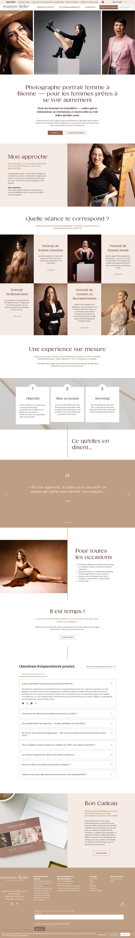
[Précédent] (6, 493)
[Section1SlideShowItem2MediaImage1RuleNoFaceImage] (68, 522)
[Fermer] (132, 934)
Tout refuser (113, 934)
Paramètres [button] (102, 934)
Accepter (125, 934)
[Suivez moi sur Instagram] (11, 903)
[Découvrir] (103, 2)
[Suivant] (129, 493)
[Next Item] (131, 43)
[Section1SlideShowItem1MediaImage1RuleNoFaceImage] (66, 522)
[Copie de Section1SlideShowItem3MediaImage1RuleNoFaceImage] (64, 522)
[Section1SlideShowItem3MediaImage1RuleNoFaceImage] (70, 522)
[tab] (33, 674)
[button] (46, 7)
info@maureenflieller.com (14, 896)
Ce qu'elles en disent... (90, 444)
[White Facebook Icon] (17, 903)
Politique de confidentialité (19, 935)
